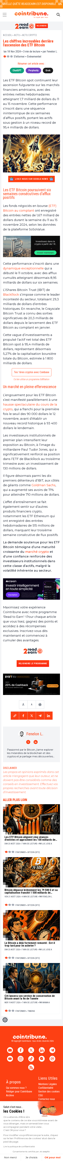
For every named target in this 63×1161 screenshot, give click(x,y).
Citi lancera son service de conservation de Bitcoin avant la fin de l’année (30, 997)
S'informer (19, 56)
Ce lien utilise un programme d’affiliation (31, 379)
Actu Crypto (29, 35)
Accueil (7, 35)
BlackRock (11, 294)
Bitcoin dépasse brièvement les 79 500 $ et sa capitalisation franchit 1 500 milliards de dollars (31, 891)
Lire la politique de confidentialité (19, 1146)
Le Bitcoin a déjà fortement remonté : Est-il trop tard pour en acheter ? (30, 944)
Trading (31, 1011)
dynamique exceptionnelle (23, 268)
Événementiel (34, 56)
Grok (48, 70)
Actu (17, 35)
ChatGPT (17, 70)
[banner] (31, 246)
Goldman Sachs (43, 485)
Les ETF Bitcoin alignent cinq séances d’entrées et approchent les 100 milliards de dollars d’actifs (30, 838)
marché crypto (37, 552)
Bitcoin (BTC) (34, 852)
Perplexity (33, 70)
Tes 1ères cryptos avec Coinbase (31, 372)
